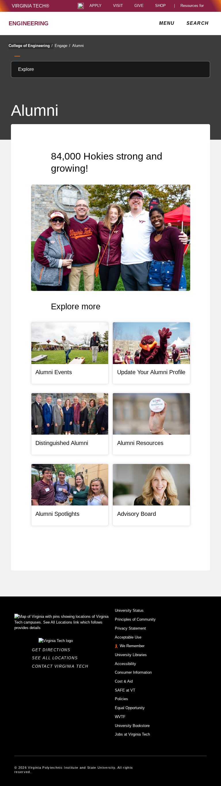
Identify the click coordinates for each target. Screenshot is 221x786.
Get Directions (53, 650)
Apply (95, 6)
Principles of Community (135, 619)
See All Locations (56, 658)
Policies (121, 699)
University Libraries (131, 655)
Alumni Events (53, 372)
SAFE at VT (125, 690)
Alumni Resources (140, 443)
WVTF (120, 717)
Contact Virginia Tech (62, 666)
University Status (129, 610)
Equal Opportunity (130, 708)
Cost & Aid (124, 681)
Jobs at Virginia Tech (132, 734)
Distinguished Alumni (61, 443)
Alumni (78, 45)
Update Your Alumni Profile (151, 372)
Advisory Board (136, 514)
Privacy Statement (130, 628)
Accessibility (125, 664)
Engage (62, 45)
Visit (118, 6)
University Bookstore (132, 726)
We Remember (132, 646)
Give (139, 6)
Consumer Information (133, 672)
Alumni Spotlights (57, 514)
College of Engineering (31, 45)
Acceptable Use (128, 637)
